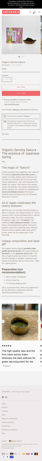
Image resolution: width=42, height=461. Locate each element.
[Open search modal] (30, 12)
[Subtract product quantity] (4, 80)
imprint (4, 407)
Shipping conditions (9, 430)
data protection (8, 422)
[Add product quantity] (10, 80)
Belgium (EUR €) (17, 441)
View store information (11, 104)
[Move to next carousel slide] (39, 321)
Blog (3, 415)
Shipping (16, 110)
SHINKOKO (6, 65)
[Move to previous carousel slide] (3, 321)
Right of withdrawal (9, 418)
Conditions (6, 426)
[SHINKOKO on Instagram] (6, 397)
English (4, 441)
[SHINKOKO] (11, 12)
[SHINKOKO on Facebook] (3, 397)
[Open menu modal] (39, 12)
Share (6, 134)
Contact (5, 411)
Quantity (5, 75)
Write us (27, 116)
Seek (4, 404)
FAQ (3, 433)
